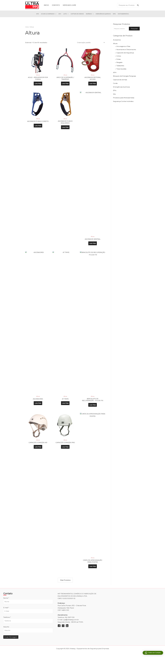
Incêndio (89, 14)
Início (27, 27)
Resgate (119, 62)
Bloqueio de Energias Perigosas (124, 76)
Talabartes (120, 66)
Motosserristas (123, 14)
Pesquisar (134, 28)
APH (59, 14)
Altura (115, 43)
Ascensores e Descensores (126, 49)
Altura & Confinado (48, 14)
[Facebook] (59, 625)
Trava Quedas (121, 69)
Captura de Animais (77, 14)
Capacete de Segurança (125, 53)
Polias (118, 59)
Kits (37, 14)
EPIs (114, 14)
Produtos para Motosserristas (123, 98)
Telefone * (7, 617)
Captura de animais (120, 80)
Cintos (118, 56)
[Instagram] (63, 625)
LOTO (65, 14)
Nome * (6, 598)
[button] (55, 14)
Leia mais (38, 83)
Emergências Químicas (103, 14)
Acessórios (117, 40)
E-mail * (6, 608)
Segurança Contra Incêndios (123, 101)
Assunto (6, 627)
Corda (115, 83)
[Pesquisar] (138, 5)
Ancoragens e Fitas (123, 46)
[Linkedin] (67, 625)
